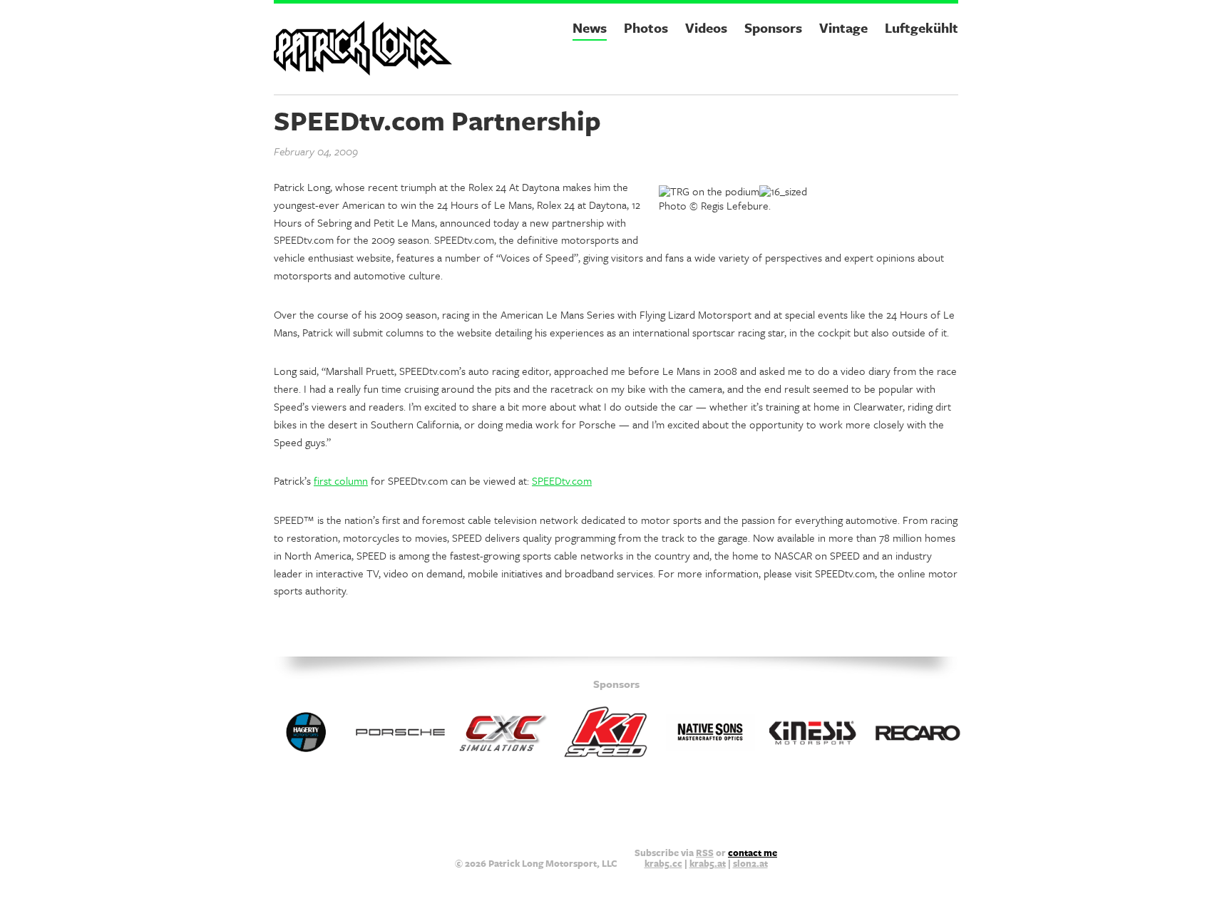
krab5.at (707, 863)
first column (341, 480)
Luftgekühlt (921, 27)
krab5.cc (663, 863)
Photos (646, 27)
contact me (752, 852)
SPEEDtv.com (562, 480)
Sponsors (773, 27)
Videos (706, 27)
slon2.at (750, 863)
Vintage (843, 27)
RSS (705, 852)
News (590, 27)
